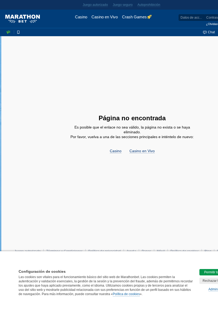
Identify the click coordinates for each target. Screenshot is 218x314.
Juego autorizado (95, 5)
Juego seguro (123, 5)
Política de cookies (126, 294)
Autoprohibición (148, 5)
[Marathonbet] (22, 19)
